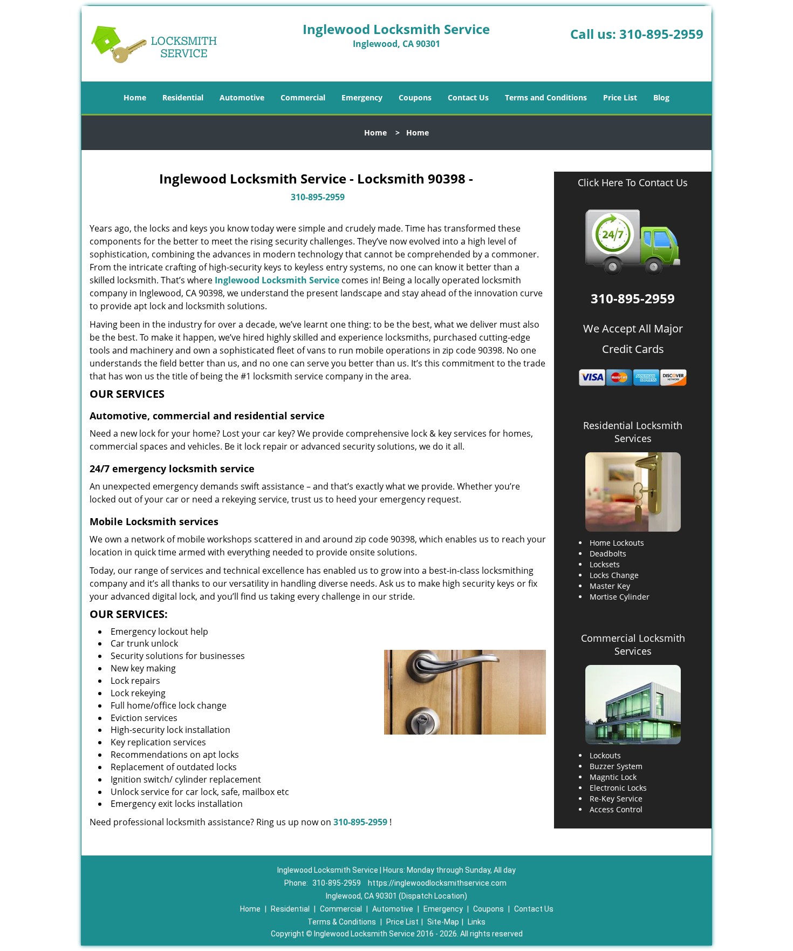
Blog (661, 97)
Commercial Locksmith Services (633, 644)
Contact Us (468, 97)
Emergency (361, 97)
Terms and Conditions (546, 97)
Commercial (303, 97)
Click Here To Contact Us (633, 182)
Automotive (242, 97)
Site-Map (443, 922)
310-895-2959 (661, 34)
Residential (182, 97)
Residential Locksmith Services (632, 432)
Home (135, 97)
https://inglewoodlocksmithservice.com (437, 883)
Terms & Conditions (341, 922)
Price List (620, 97)
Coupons (415, 97)
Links (477, 922)
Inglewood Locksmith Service (277, 280)
